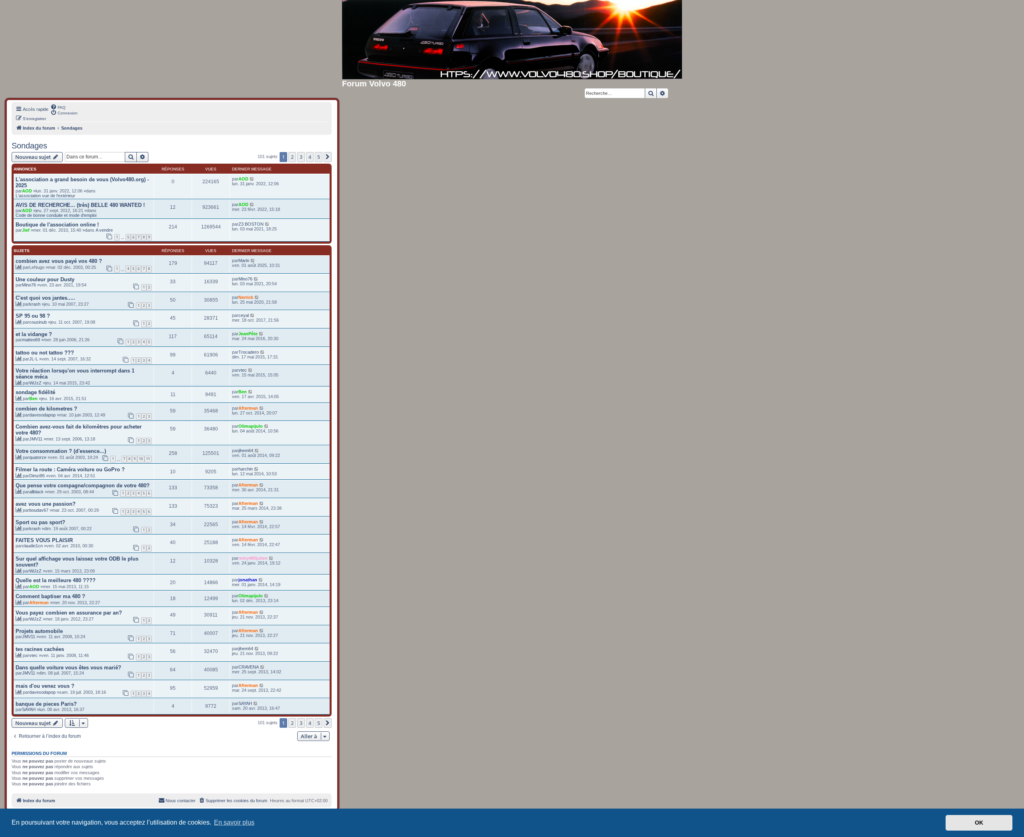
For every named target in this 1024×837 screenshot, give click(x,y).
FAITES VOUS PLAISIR (44, 540)
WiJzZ (35, 382)
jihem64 (245, 450)
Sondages (29, 145)
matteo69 (31, 339)
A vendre (104, 230)
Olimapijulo (250, 426)
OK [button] (979, 822)
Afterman (248, 408)
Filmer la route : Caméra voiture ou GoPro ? (70, 470)
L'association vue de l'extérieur (45, 195)
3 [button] (301, 156)
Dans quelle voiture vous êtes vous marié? (68, 668)
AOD (27, 190)
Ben (33, 398)
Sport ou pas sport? (40, 522)
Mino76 (29, 284)
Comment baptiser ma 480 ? (50, 596)
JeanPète (248, 333)
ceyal (243, 315)
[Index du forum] (512, 39)
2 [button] (292, 156)
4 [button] (309, 156)
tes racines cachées (40, 649)
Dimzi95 (37, 475)
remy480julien (253, 558)
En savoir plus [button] (234, 822)
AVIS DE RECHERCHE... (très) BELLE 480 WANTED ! (80, 205)
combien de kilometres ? (46, 409)
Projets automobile (39, 631)
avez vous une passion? (46, 504)
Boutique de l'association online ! (57, 225)
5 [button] (318, 156)
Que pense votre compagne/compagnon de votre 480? (83, 486)
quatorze (37, 457)
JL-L (33, 358)
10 (141, 458)
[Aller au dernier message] (252, 178)
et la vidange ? (34, 334)
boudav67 (38, 510)
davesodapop (42, 414)
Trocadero (248, 352)
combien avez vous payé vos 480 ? (59, 261)
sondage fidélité (35, 392)
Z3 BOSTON (251, 224)
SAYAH (29, 709)
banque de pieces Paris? (46, 704)
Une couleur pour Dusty (45, 279)
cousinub (38, 322)
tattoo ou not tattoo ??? (45, 353)
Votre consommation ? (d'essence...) (61, 451)
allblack (36, 491)
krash (34, 304)
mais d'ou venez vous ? (45, 686)
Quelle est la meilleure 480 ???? (56, 580)
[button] (328, 157)
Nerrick (245, 297)
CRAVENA (248, 667)
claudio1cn (32, 545)
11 (148, 458)
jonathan (247, 579)
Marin (243, 260)
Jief (26, 230)
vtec (242, 370)
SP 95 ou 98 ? (33, 316)
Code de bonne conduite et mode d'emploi (56, 215)
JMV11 (35, 439)
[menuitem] (58, 107)
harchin (245, 469)
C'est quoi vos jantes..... (45, 298)
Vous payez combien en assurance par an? (69, 613)
